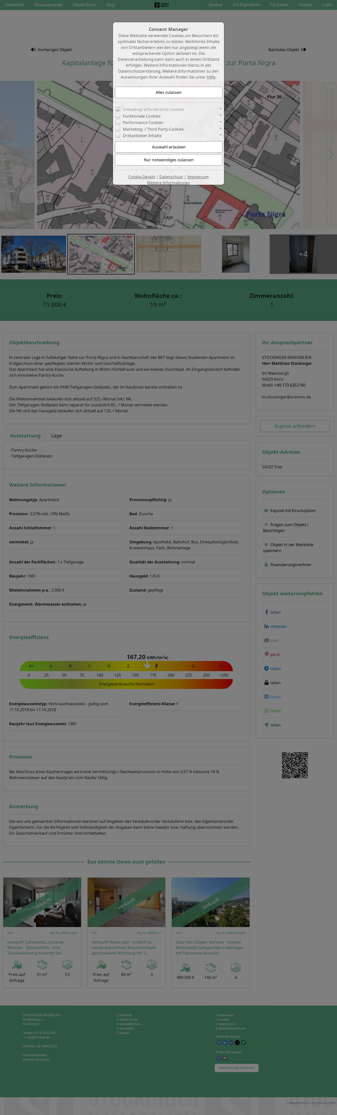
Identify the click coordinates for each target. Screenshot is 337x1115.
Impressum (198, 177)
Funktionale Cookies (142, 116)
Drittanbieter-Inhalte (142, 135)
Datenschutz (171, 177)
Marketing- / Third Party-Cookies (153, 129)
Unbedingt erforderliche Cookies (153, 109)
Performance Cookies (143, 122)
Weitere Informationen (168, 183)
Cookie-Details (141, 177)
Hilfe (211, 77)
